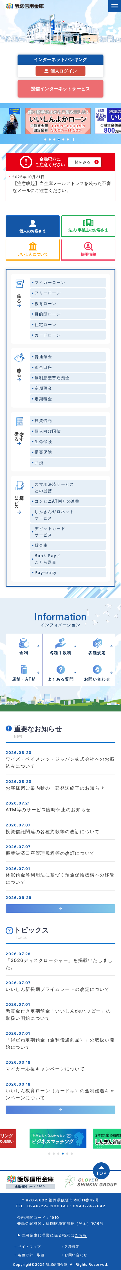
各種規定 (72, 1246)
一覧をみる (80, 162)
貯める (19, 370)
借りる (19, 296)
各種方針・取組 (31, 1255)
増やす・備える (19, 434)
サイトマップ (29, 1246)
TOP (101, 1173)
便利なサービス (19, 500)
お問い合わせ (76, 1255)
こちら (81, 1235)
